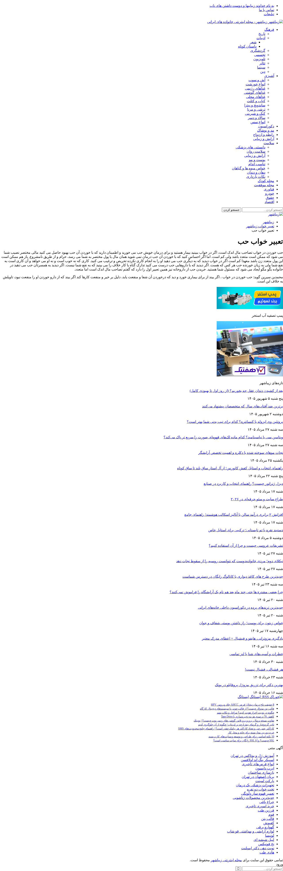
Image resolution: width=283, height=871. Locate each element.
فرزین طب (266, 810)
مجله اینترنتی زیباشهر (226, 860)
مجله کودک (266, 181)
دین (262, 71)
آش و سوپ (257, 80)
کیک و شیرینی (255, 113)
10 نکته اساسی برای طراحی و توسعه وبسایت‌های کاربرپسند (241, 736)
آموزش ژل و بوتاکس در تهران (252, 756)
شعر (253, 42)
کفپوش (268, 823)
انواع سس (257, 122)
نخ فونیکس (266, 844)
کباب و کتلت (256, 101)
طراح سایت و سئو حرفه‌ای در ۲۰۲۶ (257, 499)
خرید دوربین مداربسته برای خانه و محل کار (251, 732)
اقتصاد (269, 202)
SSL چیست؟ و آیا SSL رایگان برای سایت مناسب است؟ (243, 740)
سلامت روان (256, 151)
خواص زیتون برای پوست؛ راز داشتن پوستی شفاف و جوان (241, 623)
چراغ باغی (266, 802)
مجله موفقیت (264, 185)
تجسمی (259, 55)
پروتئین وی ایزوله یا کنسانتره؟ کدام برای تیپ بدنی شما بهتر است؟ (235, 422)
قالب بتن (267, 819)
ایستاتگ (243, 697)
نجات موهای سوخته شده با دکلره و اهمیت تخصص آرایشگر (240, 453)
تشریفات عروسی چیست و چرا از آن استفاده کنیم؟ (246, 545)
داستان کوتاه (247, 46)
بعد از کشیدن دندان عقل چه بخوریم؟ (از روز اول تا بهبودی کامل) (236, 391)
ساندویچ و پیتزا (254, 105)
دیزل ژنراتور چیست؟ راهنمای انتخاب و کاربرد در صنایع (243, 483)
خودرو (269, 193)
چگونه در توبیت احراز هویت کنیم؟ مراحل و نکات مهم (245, 712)
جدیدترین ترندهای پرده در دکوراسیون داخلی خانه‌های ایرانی (240, 607)
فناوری (269, 189)
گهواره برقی (265, 827)
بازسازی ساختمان (261, 772)
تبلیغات (269, 14)
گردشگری (257, 50)
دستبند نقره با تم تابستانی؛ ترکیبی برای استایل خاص (245, 530)
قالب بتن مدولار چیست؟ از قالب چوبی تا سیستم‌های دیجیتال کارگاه (237, 708)
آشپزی (269, 76)
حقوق (270, 198)
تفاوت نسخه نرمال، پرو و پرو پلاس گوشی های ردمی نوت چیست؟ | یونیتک (234, 720)
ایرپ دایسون (264, 768)
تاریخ (261, 34)
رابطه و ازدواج (263, 134)
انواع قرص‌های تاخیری (258, 764)
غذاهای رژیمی (255, 88)
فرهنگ (269, 29)
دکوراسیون (266, 126)
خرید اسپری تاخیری (260, 806)
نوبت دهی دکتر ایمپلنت (257, 848)
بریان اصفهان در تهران (258, 777)
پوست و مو (257, 160)
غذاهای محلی (255, 97)
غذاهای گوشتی (254, 92)
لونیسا (269, 835)
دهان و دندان (256, 172)
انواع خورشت (255, 84)
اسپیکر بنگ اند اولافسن (257, 760)
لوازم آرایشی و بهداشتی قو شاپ (250, 831)
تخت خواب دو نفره (260, 789)
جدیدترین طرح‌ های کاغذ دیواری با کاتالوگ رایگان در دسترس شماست (232, 576)
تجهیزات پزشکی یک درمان (255, 785)
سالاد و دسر (256, 118)
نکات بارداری (255, 176)
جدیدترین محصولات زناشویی (253, 798)
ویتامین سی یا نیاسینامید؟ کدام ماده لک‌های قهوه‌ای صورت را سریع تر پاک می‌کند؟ (223, 437)
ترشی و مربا (256, 109)
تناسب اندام (256, 164)
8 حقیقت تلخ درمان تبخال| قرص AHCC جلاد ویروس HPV (242, 704)
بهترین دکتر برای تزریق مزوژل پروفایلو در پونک (249, 685)
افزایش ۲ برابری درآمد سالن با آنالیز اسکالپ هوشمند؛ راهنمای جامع (233, 514)
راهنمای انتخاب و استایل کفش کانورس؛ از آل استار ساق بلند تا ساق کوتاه (230, 468)
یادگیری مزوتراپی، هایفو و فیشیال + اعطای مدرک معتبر (242, 638)
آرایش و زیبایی (263, 139)
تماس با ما (266, 10)
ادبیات (260, 38)
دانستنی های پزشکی (250, 147)
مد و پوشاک (265, 130)
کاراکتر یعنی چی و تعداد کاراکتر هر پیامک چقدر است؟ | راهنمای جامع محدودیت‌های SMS (226, 728)
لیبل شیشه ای (264, 840)
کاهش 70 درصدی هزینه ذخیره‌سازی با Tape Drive (247, 716)
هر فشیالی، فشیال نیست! (264, 669)
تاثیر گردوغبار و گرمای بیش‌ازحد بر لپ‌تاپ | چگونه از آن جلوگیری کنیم (236, 724)
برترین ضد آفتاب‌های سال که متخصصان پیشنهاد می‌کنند (242, 406)
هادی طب (267, 852)
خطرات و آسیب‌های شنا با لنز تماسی (256, 654)
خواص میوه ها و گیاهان (248, 168)
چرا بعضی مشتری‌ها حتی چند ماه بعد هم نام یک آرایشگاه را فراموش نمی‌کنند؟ (226, 592)
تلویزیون (259, 59)
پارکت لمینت (264, 781)
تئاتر (262, 63)
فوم (271, 814)
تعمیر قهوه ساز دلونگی (257, 793)
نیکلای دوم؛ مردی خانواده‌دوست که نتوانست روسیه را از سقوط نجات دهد (229, 561)
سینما (261, 67)
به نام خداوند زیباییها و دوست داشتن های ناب (242, 6)
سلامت (269, 143)
